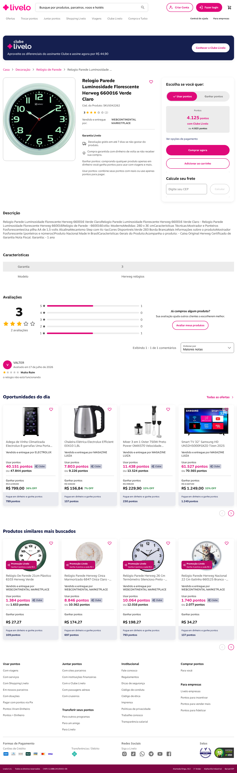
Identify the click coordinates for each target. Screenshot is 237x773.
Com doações (11, 696)
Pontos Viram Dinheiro (16, 708)
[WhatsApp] (142, 754)
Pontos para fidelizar (193, 710)
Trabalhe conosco (132, 715)
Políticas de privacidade (136, 708)
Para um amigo (71, 723)
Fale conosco (129, 670)
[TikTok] (133, 754)
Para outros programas (76, 716)
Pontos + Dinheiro (13, 715)
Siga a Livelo (129, 748)
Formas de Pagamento (18, 743)
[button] (88, 7)
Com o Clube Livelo (74, 683)
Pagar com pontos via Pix (18, 702)
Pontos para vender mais (196, 703)
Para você (186, 670)
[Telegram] (151, 754)
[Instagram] (124, 754)
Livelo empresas (191, 691)
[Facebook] (169, 754)
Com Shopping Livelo (16, 683)
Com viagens (10, 670)
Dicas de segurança (133, 683)
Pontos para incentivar (194, 697)
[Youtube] (160, 754)
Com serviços (11, 676)
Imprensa (127, 702)
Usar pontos (11, 664)
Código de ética (130, 696)
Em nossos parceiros (15, 689)
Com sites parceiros (74, 670)
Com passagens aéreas (76, 689)
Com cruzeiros (70, 696)
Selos (203, 743)
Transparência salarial (134, 721)
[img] (224, 753)
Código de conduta (132, 689)
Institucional (130, 664)
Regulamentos (130, 676)
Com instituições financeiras (79, 676)
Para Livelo (69, 729)
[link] (17, 7)
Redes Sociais (131, 743)
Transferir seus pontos (78, 710)
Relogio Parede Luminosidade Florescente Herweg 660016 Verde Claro (89, 69)
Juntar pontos (72, 664)
